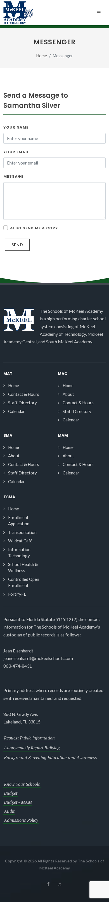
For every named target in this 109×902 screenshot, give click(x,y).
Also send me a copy (34, 228)
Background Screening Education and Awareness (50, 757)
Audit (9, 811)
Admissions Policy (21, 820)
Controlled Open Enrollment (23, 582)
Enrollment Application (18, 520)
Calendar (16, 411)
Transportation (22, 532)
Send (17, 244)
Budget (10, 793)
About (68, 394)
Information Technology (19, 552)
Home (41, 55)
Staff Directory (22, 402)
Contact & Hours (23, 394)
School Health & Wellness (23, 567)
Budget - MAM (18, 802)
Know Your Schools (22, 784)
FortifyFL (17, 594)
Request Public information (29, 738)
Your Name (16, 127)
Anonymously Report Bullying (32, 748)
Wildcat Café (20, 540)
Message (13, 176)
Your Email (16, 152)
